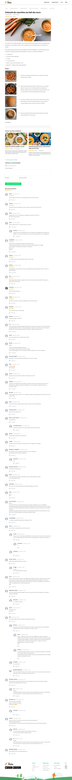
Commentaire (9, 168)
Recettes (52, 8)
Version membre (46, 768)
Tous (6, 8)
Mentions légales (57, 768)
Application (46, 2)
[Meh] (12, 165)
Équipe (33, 765)
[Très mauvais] (9, 165)
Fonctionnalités (46, 765)
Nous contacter (57, 765)
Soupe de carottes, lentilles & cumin (14, 146)
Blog (66, 2)
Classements (43, 8)
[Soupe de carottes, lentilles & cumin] (16, 139)
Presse (55, 766)
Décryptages (23, 8)
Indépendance (55, 2)
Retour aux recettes (12, 159)
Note (6, 165)
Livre (62, 2)
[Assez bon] (13, 165)
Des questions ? (46, 770)
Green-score (45, 766)
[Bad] (10, 165)
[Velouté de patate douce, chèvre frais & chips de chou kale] (40, 139)
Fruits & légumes (33, 8)
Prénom (7, 177)
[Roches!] (15, 165)
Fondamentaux (14, 8)
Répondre (13, 200)
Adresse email (23, 177)
